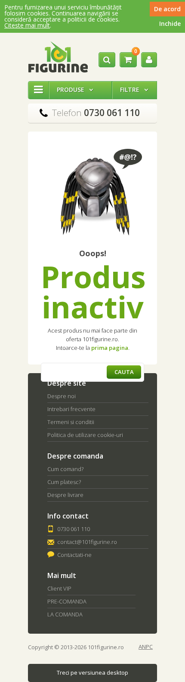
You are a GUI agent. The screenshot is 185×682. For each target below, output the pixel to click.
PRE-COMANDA (66, 601)
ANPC (146, 647)
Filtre (134, 89)
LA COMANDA (65, 614)
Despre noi (61, 396)
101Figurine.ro (58, 56)
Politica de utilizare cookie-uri (85, 435)
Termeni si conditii (70, 422)
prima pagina (109, 348)
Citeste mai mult (27, 25)
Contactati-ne (74, 555)
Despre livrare (65, 495)
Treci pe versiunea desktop (92, 672)
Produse (75, 89)
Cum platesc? (64, 482)
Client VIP (59, 588)
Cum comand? (65, 469)
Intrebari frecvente (71, 409)
